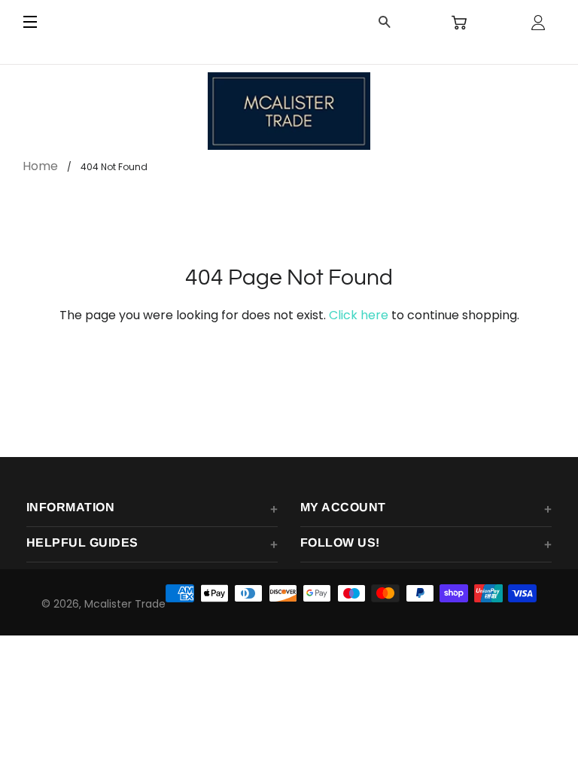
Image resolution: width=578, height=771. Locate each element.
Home (40, 166)
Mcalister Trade (125, 603)
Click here (358, 315)
